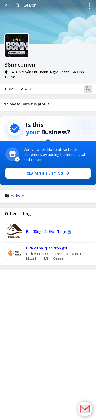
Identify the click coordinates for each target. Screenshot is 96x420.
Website (17, 195)
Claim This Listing (45, 173)
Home (10, 88)
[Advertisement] (48, 345)
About (27, 88)
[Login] (89, 7)
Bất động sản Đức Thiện (46, 231)
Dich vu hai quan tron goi (46, 247)
